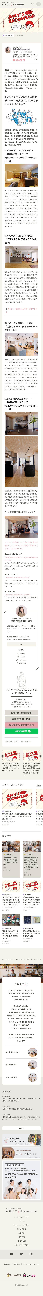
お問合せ (21, 1233)
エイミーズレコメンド (17, 959)
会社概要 (17, 1264)
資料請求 (21, 1237)
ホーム (4, 959)
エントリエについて (22, 1217)
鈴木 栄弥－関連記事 (24, 741)
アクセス (21, 1221)
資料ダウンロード (20, 719)
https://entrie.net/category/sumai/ (18, 594)
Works (22, 657)
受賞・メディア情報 (21, 1245)
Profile (22, 653)
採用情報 (7, 1264)
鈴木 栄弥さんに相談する (20, 725)
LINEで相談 (21, 1241)
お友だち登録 (21, 731)
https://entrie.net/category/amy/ (17, 577)
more (36, 59)
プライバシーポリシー (31, 1264)
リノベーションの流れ (21, 1225)
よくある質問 (21, 1229)
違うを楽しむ (9, 35)
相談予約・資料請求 (20, 712)
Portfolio (22, 663)
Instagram (22, 660)
